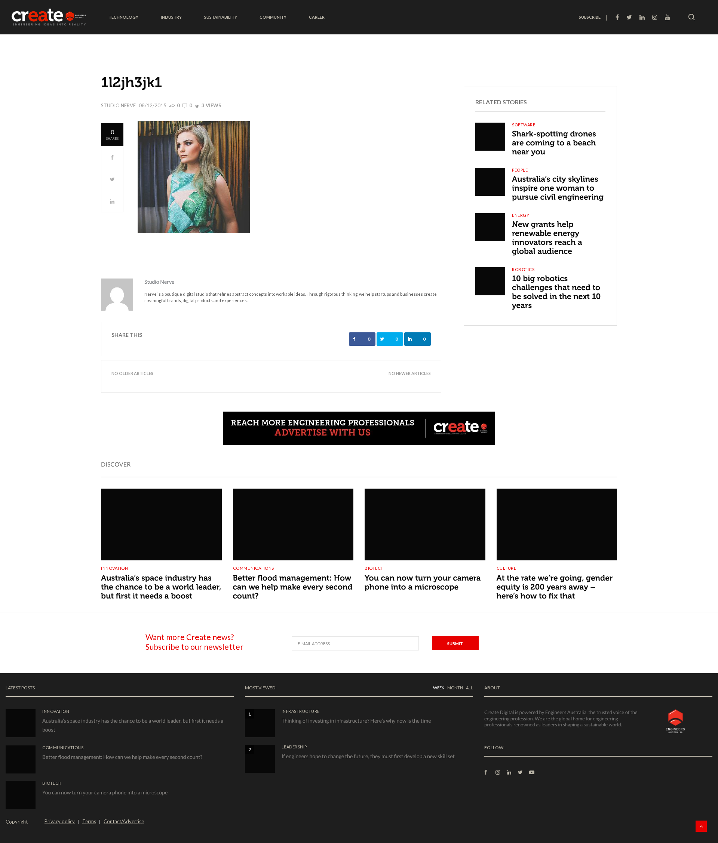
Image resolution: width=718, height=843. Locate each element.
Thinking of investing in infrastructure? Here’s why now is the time (356, 720)
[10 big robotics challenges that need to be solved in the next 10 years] (490, 281)
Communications (253, 568)
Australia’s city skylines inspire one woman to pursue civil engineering (558, 188)
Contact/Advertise (124, 821)
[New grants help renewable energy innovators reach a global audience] (490, 227)
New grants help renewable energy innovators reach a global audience (547, 238)
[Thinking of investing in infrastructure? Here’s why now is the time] (260, 723)
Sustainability (220, 17)
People (520, 170)
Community (273, 17)
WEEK (438, 687)
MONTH (455, 687)
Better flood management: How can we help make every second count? (293, 587)
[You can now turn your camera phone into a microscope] (425, 520)
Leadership (294, 747)
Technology (123, 17)
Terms (89, 821)
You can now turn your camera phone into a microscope (423, 582)
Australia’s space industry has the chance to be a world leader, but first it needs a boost (161, 587)
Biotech (374, 568)
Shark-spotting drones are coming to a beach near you (554, 143)
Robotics (523, 269)
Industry (171, 17)
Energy (520, 215)
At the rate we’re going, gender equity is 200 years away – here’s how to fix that (555, 587)
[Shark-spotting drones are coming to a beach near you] (490, 137)
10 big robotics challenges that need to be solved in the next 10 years (556, 292)
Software (523, 125)
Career (317, 17)
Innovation (114, 568)
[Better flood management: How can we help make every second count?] (293, 520)
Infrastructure (301, 711)
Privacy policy (60, 821)
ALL (469, 687)
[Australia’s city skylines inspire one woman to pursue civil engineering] (490, 182)
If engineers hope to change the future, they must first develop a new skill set (368, 756)
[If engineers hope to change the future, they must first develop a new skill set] (260, 759)
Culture (506, 568)
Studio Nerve (118, 105)
